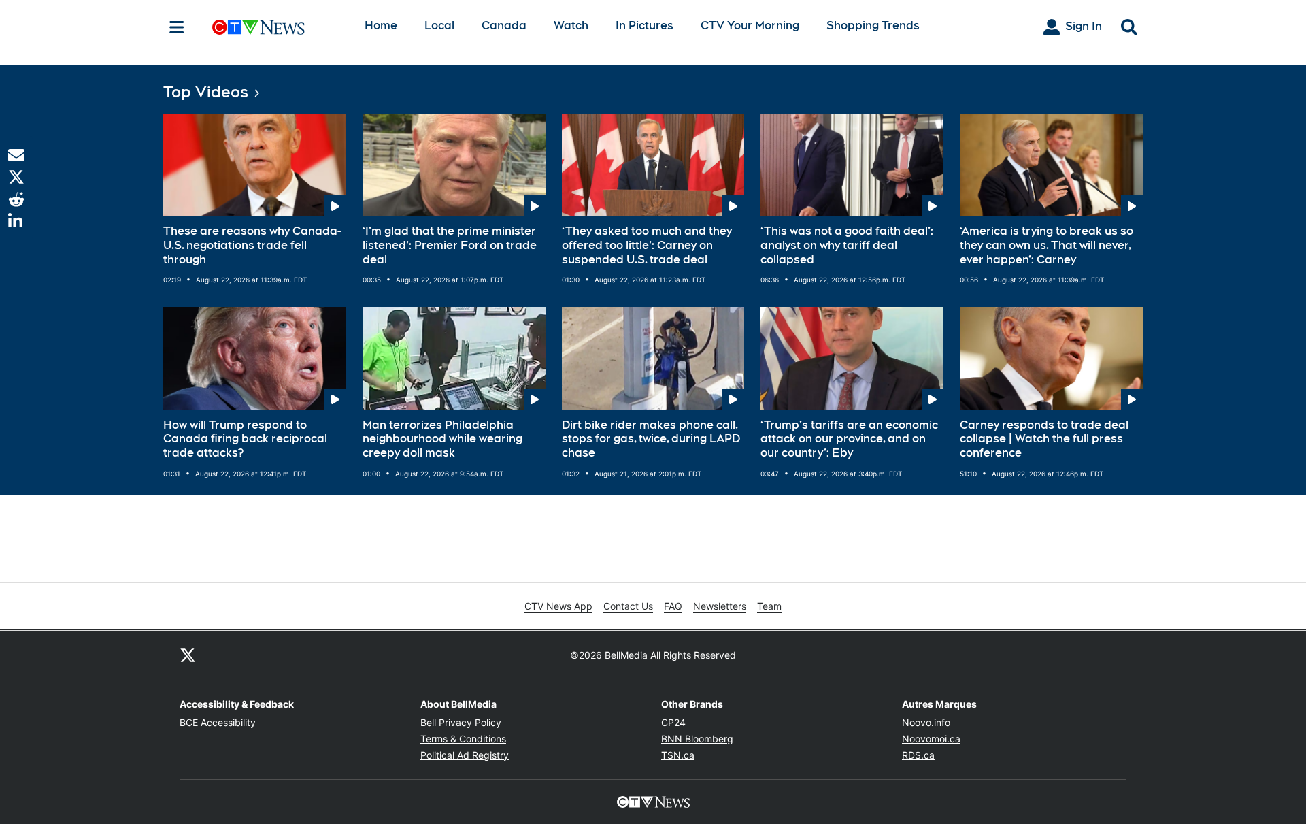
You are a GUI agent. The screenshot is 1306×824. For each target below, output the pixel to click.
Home (381, 25)
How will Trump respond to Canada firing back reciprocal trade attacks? (245, 439)
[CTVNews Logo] (277, 27)
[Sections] (176, 27)
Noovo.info (926, 722)
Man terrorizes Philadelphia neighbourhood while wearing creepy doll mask (442, 439)
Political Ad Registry (464, 755)
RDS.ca (918, 755)
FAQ (673, 606)
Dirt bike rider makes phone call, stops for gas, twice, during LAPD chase (651, 439)
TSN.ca (677, 755)
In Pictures (644, 25)
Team (769, 606)
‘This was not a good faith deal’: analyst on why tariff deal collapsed (846, 245)
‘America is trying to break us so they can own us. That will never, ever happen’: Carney (1046, 245)
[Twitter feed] (188, 655)
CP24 (673, 722)
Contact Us (628, 606)
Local (439, 25)
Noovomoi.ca (931, 738)
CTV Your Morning (750, 25)
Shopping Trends (873, 25)
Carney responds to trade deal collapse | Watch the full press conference (1044, 439)
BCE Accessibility (218, 722)
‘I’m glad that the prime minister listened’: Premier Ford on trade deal (450, 245)
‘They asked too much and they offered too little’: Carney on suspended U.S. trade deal (647, 245)
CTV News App (558, 606)
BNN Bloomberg (697, 738)
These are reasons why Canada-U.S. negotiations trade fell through (252, 245)
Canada (504, 25)
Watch (571, 25)
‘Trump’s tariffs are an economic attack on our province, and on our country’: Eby (849, 439)
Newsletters (719, 606)
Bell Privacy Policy (460, 722)
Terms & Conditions (463, 738)
